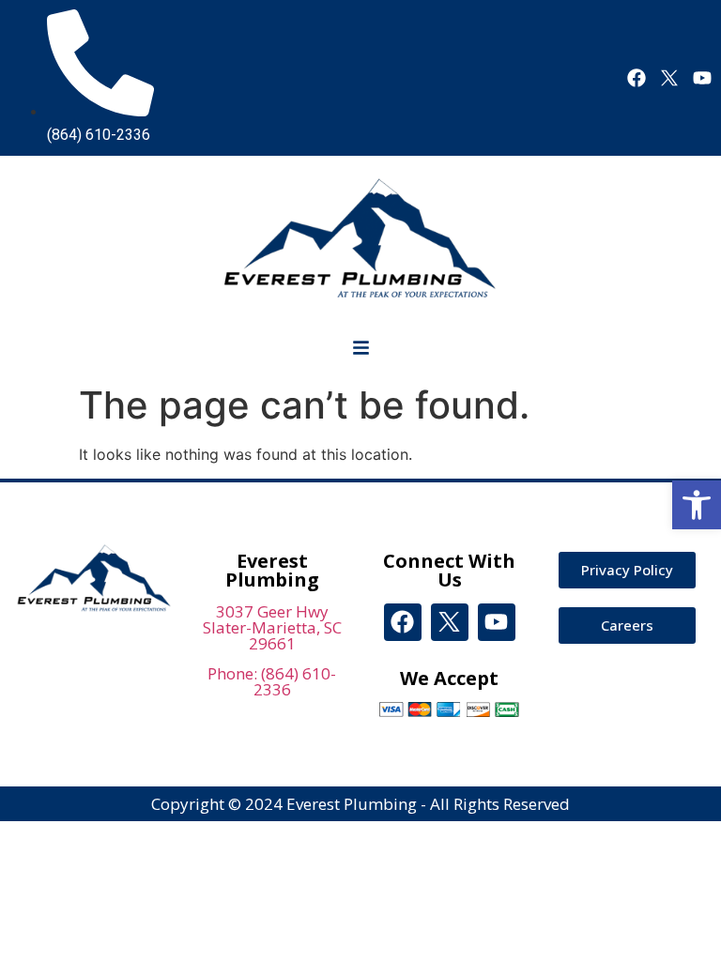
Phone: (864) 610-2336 (271, 681)
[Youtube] (702, 78)
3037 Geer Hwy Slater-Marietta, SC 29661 (272, 627)
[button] (696, 504)
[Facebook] (636, 78)
